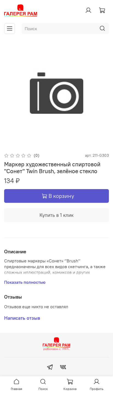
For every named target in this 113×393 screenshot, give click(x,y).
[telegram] (49, 368)
